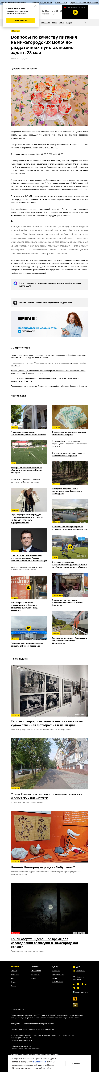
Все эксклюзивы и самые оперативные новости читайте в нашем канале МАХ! (50, 284)
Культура (56, 967)
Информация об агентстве (21, 1046)
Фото (13, 978)
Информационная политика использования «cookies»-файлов (35, 1055)
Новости (15, 967)
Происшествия (58, 974)
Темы (13, 982)
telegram (81, 984)
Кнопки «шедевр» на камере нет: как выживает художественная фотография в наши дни (47, 720)
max (78, 988)
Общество (15, 31)
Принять (76, 1063)
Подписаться (20, 20)
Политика (35, 967)
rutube (74, 988)
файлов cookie (39, 1062)
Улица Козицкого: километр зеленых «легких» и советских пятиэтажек (46, 793)
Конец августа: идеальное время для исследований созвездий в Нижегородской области (44, 940)
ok (85, 984)
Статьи (14, 971)
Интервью (15, 974)
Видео (13, 986)
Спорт (34, 978)
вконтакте (74, 984)
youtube (78, 984)
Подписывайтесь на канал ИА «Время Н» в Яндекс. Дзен (45, 303)
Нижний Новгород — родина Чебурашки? (43, 864)
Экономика (36, 971)
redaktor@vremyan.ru (24, 1040)
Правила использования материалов (25, 1049)
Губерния (56, 971)
